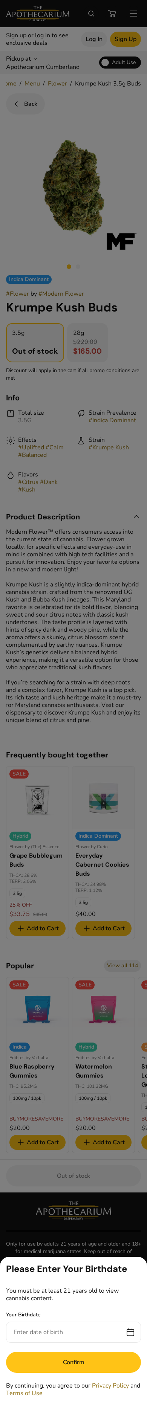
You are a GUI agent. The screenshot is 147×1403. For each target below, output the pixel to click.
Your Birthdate (23, 1314)
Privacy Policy (110, 1386)
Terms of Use (24, 1393)
